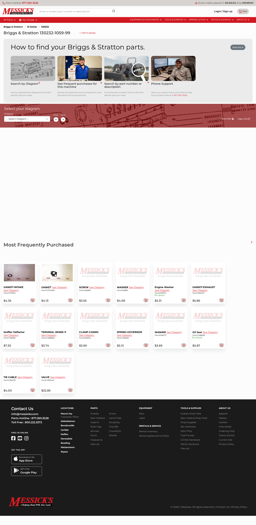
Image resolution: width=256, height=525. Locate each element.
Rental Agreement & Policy (154, 435)
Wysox (64, 451)
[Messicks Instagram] (26, 438)
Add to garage (88, 33)
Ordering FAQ (227, 431)
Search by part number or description (123, 85)
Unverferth (115, 431)
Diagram (8, 114)
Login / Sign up (223, 11)
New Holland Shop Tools (194, 418)
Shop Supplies (188, 422)
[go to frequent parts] (101, 85)
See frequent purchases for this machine (77, 85)
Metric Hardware (190, 444)
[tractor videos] (20, 438)
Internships (225, 426)
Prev (56, 115)
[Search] (113, 11)
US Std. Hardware (190, 439)
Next (63, 115)
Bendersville (67, 425)
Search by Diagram (24, 83)
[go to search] (148, 85)
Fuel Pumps (187, 435)
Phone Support (162, 83)
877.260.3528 (40, 418)
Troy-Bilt (113, 426)
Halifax (64, 434)
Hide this (237, 47)
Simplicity (114, 422)
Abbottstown (68, 421)
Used (142, 418)
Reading (65, 443)
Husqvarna (97, 439)
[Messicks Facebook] (13, 438)
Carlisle (65, 430)
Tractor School (226, 435)
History (223, 418)
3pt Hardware (188, 426)
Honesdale (66, 438)
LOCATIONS (67, 408)
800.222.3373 (33, 422)
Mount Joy (66, 413)
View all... (95, 444)
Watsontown (68, 447)
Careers (223, 422)
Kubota (95, 413)
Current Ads (225, 439)
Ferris (94, 435)
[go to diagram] (33, 68)
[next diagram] (63, 119)
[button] (243, 11)
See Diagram (11, 290)
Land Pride (115, 418)
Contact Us (222, 507)
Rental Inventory (148, 431)
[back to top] (251, 243)
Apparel (223, 413)
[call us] (173, 68)
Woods (113, 435)
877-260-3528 (30, 2)
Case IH (95, 422)
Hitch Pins (186, 431)
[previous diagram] (56, 119)
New (141, 413)
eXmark (95, 431)
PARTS (94, 408)
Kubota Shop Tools (191, 413)
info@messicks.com (24, 414)
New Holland (98, 418)
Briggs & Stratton (13, 26)
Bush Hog (96, 426)
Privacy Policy (226, 444)
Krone (112, 413)
